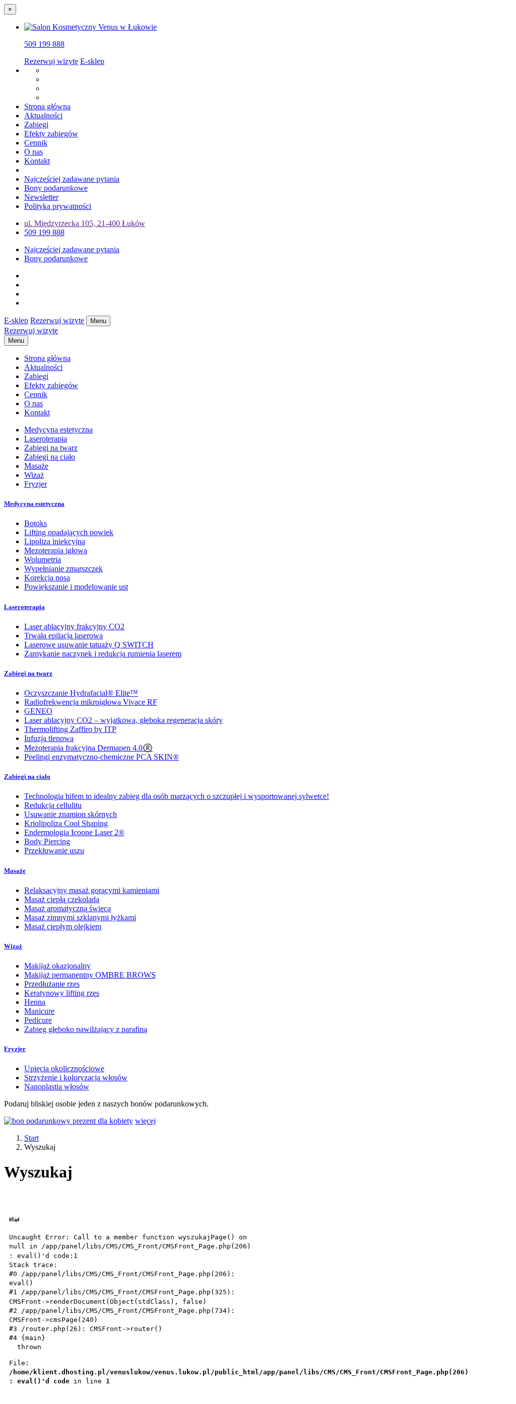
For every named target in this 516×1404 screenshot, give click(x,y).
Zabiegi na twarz (51, 448)
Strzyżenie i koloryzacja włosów (75, 1077)
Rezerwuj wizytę (51, 61)
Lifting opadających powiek (68, 532)
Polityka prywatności (57, 206)
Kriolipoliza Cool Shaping (66, 823)
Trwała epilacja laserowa (63, 635)
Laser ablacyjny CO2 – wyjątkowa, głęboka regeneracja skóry (123, 720)
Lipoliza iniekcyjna (54, 541)
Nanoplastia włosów (56, 1086)
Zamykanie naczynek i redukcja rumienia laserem (102, 653)
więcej (145, 1121)
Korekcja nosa (47, 577)
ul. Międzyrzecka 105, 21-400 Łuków (84, 223)
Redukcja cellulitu (53, 805)
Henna (34, 1002)
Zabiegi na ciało (49, 457)
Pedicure (38, 1020)
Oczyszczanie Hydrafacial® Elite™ (81, 693)
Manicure (39, 1011)
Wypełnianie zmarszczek (63, 568)
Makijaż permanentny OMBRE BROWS (90, 975)
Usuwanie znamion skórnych (70, 814)
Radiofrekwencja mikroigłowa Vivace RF (90, 702)
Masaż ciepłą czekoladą (61, 899)
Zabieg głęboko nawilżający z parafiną (85, 1029)
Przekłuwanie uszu (54, 850)
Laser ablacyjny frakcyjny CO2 (74, 626)
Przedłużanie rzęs (52, 984)
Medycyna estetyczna (58, 429)
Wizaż (34, 475)
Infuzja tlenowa (49, 738)
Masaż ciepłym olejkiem (62, 926)
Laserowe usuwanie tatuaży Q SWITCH (89, 644)
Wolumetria (42, 559)
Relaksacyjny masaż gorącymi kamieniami (91, 890)
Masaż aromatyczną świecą (67, 908)
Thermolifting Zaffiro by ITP (70, 729)
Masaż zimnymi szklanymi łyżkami (80, 917)
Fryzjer (35, 484)
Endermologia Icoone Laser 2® (74, 832)
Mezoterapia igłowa (55, 550)
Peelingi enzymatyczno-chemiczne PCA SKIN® (101, 757)
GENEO (38, 711)
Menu (98, 321)
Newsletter (41, 197)
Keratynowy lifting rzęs (61, 993)
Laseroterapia (45, 438)
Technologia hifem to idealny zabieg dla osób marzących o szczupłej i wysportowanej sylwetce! (176, 796)
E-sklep (92, 61)
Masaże (36, 466)
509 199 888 (44, 44)
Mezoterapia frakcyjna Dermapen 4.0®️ (88, 748)
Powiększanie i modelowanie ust (76, 586)
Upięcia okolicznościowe (64, 1068)
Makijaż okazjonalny (57, 966)
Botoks (35, 523)
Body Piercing (47, 841)
